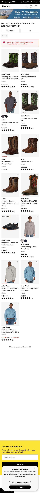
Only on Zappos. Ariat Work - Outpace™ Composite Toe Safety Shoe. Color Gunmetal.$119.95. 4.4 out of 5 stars (10, 236)
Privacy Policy (20, 476)
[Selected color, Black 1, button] (3, 116)
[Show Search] (26, 6)
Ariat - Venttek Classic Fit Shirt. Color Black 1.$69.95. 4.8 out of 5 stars (10, 110)
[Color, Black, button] (6, 116)
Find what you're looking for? (19, 347)
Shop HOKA (27, 17)
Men (3, 36)
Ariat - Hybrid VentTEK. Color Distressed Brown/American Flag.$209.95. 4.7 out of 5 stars (30, 152)
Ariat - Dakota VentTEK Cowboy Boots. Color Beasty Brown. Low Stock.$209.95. (10, 152)
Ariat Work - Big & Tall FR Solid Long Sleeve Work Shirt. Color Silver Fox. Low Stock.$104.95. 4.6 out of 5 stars (10, 279)
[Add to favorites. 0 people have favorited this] (17, 50)
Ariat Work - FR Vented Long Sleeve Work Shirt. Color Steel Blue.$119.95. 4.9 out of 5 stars (30, 279)
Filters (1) (11, 30)
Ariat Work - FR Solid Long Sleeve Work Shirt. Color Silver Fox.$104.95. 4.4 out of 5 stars (30, 236)
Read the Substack (30, 2)
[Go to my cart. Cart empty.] (31, 6)
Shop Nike (17, 17)
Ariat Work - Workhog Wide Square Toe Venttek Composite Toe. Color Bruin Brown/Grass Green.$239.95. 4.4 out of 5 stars (10, 68)
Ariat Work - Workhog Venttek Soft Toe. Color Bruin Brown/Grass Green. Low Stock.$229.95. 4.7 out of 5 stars (30, 110)
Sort (30, 30)
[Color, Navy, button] (25, 240)
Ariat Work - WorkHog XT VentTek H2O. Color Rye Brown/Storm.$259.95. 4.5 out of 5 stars (30, 68)
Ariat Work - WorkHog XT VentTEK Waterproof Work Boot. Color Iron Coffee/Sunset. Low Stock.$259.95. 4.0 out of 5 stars (30, 192)
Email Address (9, 457)
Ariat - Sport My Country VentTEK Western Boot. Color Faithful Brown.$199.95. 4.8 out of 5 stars (10, 192)
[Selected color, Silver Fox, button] (22, 240)
